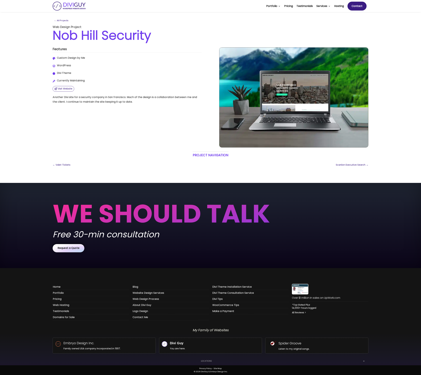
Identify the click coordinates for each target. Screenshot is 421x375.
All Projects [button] (62, 20)
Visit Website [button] (65, 88)
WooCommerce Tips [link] (225, 305)
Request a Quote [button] (68, 248)
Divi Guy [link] (176, 343)
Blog (135, 287)
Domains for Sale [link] (64, 317)
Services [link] (321, 6)
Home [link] (57, 287)
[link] (293, 97)
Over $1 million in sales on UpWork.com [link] (316, 298)
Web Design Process (146, 299)
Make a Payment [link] (223, 311)
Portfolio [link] (271, 6)
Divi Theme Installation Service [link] (232, 287)
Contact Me (140, 317)
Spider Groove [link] (290, 343)
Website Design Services (148, 293)
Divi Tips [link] (217, 299)
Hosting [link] (339, 6)
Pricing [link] (288, 6)
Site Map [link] (218, 368)
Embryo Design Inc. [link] (78, 343)
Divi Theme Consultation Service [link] (233, 293)
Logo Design (140, 311)
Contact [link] (357, 6)
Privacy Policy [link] (205, 368)
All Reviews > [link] (299, 312)
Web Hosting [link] (61, 305)
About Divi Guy (142, 305)
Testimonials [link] (305, 6)
